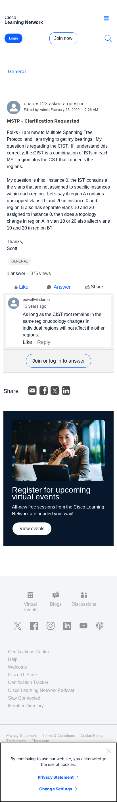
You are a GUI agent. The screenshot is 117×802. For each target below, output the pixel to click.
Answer (62, 287)
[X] (55, 390)
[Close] (108, 751)
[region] (58, 772)
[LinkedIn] (66, 390)
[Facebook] (43, 390)
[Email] (32, 390)
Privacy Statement (56, 777)
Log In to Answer (58, 361)
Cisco (24, 20)
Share (97, 286)
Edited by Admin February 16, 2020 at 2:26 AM (61, 110)
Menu (108, 18)
